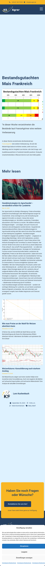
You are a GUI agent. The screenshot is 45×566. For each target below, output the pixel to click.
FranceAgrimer (7, 144)
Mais (30, 406)
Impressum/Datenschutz (9, 563)
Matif (34, 406)
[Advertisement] (22, 43)
